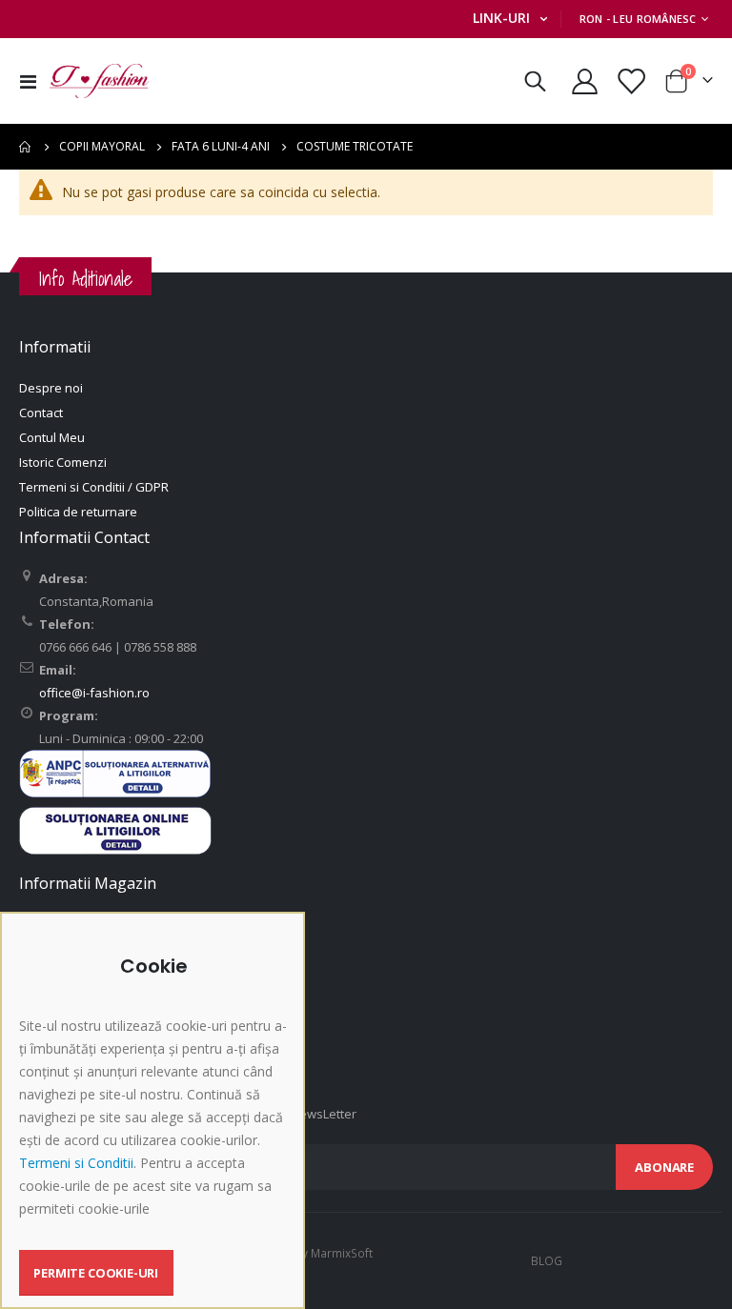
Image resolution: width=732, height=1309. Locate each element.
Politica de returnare (78, 511)
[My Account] (584, 81)
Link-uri (501, 18)
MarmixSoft (342, 1252)
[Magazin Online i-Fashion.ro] (99, 81)
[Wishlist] (631, 81)
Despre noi (51, 387)
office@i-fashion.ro (94, 692)
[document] (155, 1126)
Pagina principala (25, 146)
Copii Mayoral (102, 146)
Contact (41, 412)
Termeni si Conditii (76, 1163)
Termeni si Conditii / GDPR (94, 486)
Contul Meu (52, 437)
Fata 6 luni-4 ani (221, 146)
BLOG (546, 1260)
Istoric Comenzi (63, 462)
